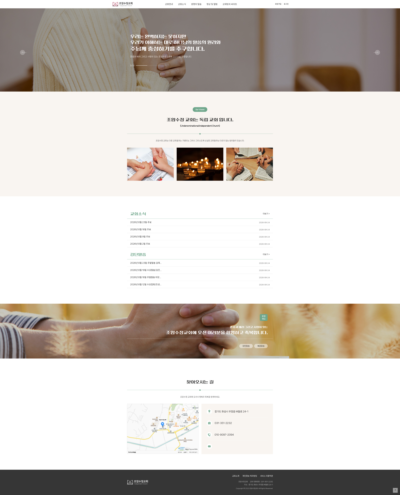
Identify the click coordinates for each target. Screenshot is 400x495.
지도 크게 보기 (193, 452)
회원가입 (278, 4)
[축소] (196, 427)
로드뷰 (180, 452)
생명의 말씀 (196, 4)
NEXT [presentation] (377, 52)
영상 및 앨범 (212, 4)
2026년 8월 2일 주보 (200, 244)
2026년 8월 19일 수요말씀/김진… (200, 270)
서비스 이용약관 (266, 476)
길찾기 (185, 452)
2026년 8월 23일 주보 (200, 222)
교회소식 (182, 4)
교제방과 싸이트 (230, 4)
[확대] (196, 423)
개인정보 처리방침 (249, 476)
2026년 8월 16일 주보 (200, 229)
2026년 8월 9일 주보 (200, 236)
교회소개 (235, 476)
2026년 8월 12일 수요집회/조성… (200, 284)
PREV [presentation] (23, 52)
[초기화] (196, 431)
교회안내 (169, 4)
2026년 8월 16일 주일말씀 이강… (200, 277)
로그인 (286, 4)
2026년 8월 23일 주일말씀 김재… (200, 263)
